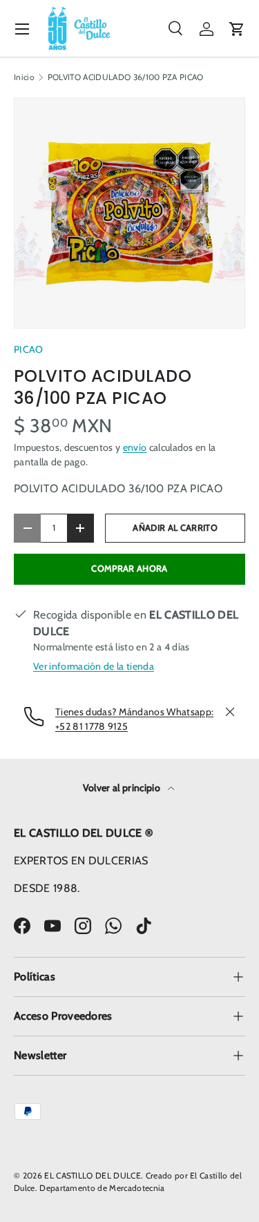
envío (135, 447)
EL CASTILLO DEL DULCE (92, 1175)
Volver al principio (122, 788)
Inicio (24, 77)
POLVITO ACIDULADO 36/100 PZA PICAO (126, 77)
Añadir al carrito (175, 528)
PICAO (29, 349)
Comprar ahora (129, 568)
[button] (237, 29)
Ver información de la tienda (93, 666)
